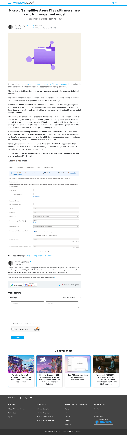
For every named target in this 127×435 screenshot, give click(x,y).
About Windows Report (16, 409)
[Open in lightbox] (44, 204)
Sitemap (97, 413)
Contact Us (12, 413)
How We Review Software (46, 421)
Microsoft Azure (45, 256)
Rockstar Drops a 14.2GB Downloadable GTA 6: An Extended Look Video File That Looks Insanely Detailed (49, 379)
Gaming (68, 421)
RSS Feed (97, 409)
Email (50, 304)
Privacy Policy (98, 417)
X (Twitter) (26, 398)
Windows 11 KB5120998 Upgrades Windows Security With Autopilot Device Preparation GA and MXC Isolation (106, 379)
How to (67, 417)
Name (16, 304)
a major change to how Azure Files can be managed (48, 84)
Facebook (20, 398)
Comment (17, 337)
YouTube (31, 398)
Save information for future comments (25, 324)
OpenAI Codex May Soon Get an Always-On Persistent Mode (78, 377)
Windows (68, 425)
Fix (66, 413)
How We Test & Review (45, 417)
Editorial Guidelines (43, 409)
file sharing (32, 256)
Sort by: (66, 298)
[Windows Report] (23, 2)
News (67, 409)
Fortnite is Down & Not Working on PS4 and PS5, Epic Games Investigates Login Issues (21, 378)
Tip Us (10, 417)
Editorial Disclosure (43, 413)
